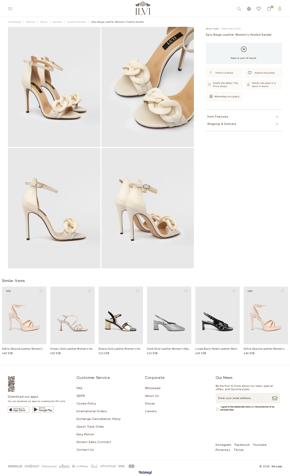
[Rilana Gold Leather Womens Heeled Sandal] (121, 315)
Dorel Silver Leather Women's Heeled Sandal (169, 348)
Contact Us (85, 450)
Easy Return (85, 434)
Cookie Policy (86, 404)
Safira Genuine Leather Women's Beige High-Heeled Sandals (24, 348)
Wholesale (153, 388)
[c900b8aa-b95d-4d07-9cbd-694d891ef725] (72, 466)
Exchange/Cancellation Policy (99, 419)
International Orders (92, 411)
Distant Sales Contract (94, 442)
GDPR (81, 396)
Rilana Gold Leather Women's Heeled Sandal (121, 348)
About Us (152, 396)
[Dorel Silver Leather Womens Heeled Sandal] (169, 315)
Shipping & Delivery (221, 124)
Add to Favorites (40, 291)
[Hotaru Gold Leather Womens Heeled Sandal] (72, 315)
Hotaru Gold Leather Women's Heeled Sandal (72, 348)
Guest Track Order (90, 427)
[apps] (16, 384)
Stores (150, 404)
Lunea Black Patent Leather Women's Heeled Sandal (217, 348)
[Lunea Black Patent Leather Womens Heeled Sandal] (217, 315)
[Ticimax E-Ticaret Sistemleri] (145, 473)
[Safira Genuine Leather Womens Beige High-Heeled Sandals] (24, 315)
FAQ (79, 388)
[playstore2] (43, 409)
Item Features (217, 117)
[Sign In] (279, 8)
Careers (151, 411)
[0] (269, 8)
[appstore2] (18, 409)
